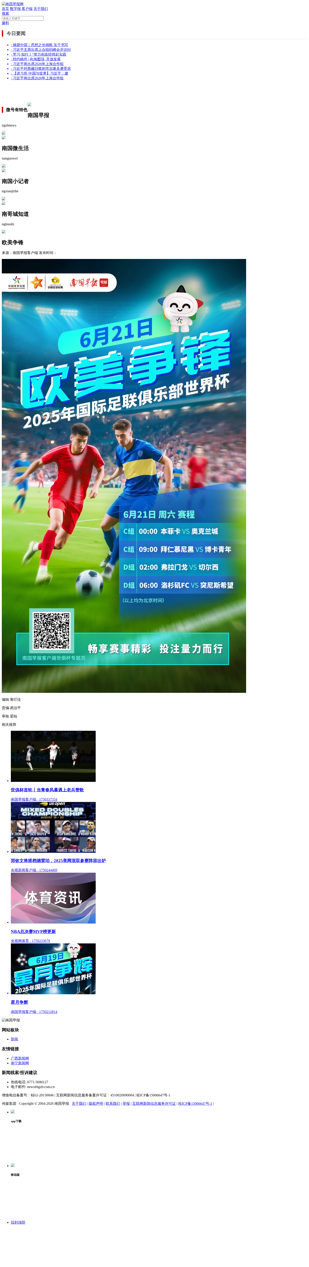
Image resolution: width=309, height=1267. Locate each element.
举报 (126, 1103)
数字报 (15, 9)
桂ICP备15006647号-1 (195, 1103)
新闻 (14, 1039)
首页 (5, 9)
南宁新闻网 (20, 1063)
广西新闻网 (20, 1058)
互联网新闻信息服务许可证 (154, 1103)
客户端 (27, 9)
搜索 (5, 13)
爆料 (5, 23)
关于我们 (40, 9)
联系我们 (113, 1103)
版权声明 (96, 1103)
